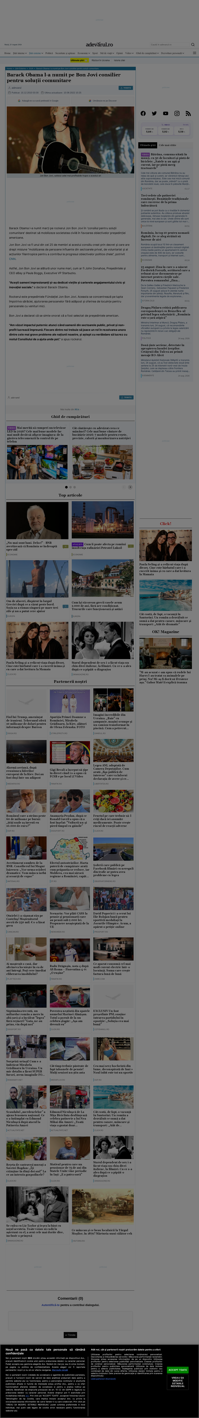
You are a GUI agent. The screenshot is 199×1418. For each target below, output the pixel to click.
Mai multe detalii (60, 1370)
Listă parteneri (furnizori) (103, 1379)
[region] (99, 1381)
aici (27, 1395)
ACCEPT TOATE (178, 1370)
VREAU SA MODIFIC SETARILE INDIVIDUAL (178, 1382)
